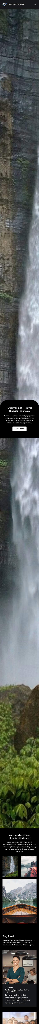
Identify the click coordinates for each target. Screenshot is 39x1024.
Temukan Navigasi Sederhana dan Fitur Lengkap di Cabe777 (17, 991)
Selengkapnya (19, 429)
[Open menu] (35, 4)
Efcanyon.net (16, 4)
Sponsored (9, 987)
